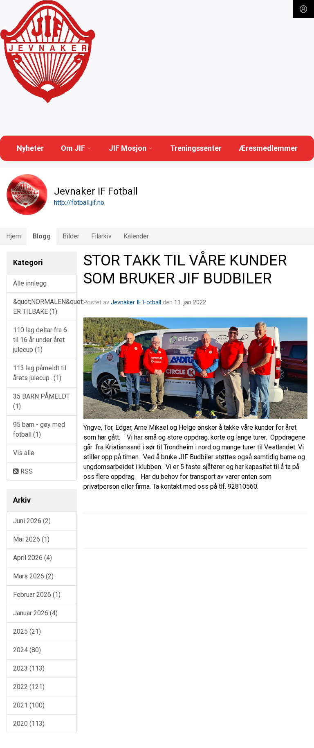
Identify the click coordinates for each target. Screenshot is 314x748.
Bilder (71, 236)
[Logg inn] (303, 9)
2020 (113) (29, 724)
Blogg (42, 236)
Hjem (13, 236)
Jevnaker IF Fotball (136, 302)
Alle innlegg (30, 283)
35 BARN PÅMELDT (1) (41, 401)
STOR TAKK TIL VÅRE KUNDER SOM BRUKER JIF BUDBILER (185, 269)
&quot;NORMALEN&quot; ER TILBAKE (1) (45, 306)
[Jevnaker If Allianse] (47, 52)
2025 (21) (27, 631)
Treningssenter (196, 148)
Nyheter (30, 148)
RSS (26, 471)
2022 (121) (29, 687)
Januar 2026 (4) (35, 613)
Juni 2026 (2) (32, 521)
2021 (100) (29, 705)
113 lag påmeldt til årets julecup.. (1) (39, 373)
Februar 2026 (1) (37, 594)
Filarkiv (101, 236)
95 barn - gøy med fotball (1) (39, 429)
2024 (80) (27, 650)
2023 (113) (29, 668)
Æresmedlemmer (268, 148)
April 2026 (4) (32, 558)
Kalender (136, 236)
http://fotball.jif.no (79, 202)
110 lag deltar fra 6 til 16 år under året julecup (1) (40, 340)
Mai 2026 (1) (31, 539)
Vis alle (23, 453)
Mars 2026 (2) (33, 576)
